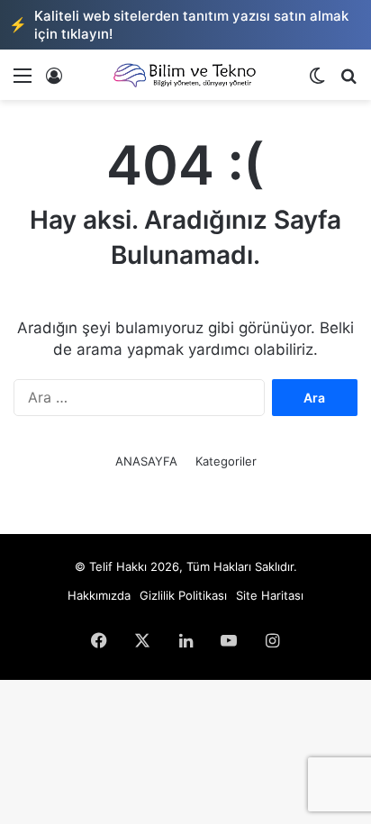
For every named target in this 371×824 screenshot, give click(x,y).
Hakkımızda (99, 595)
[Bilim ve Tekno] (185, 74)
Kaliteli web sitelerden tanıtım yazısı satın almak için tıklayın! (178, 24)
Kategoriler (226, 461)
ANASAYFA (146, 461)
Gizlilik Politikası (183, 595)
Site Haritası (269, 595)
